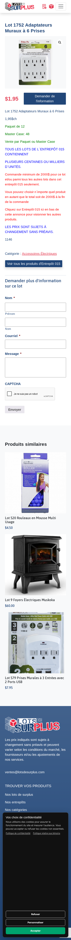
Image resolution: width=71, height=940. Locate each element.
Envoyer (14, 409)
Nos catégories (16, 810)
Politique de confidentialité (18, 833)
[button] (60, 42)
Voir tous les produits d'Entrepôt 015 (33, 264)
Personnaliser (35, 922)
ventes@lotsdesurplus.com (25, 772)
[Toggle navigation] (61, 6)
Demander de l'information (45, 98)
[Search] (44, 6)
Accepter (35, 930)
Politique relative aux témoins (46, 833)
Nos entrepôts (15, 802)
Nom (8, 328)
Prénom (10, 313)
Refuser (35, 914)
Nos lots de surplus (19, 794)
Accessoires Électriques (39, 253)
